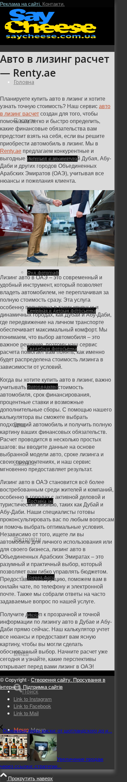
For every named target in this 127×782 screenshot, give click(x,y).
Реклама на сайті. (21, 3)
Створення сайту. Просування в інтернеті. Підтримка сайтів (52, 683)
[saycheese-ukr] (51, 38)
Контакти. (53, 3)
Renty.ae (10, 151)
